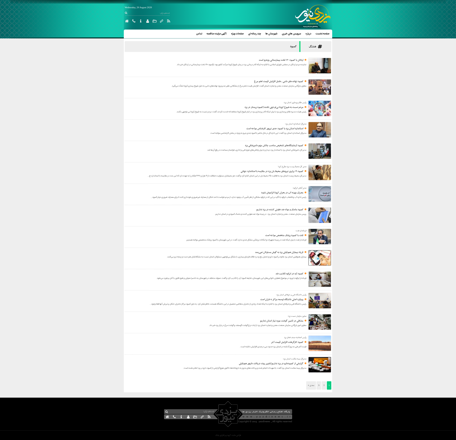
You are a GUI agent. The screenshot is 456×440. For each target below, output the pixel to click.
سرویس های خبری (291, 34)
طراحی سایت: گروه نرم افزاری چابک (228, 435)
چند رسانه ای (254, 34)
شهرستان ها (271, 34)
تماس (199, 34)
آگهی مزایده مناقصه (217, 34)
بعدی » (311, 385)
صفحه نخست (322, 34)
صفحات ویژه (237, 34)
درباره (308, 34)
